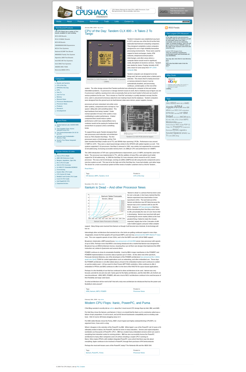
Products (59, 106)
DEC (176, 110)
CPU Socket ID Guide (63, 174)
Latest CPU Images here (174, 51)
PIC (171, 127)
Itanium (91, 176)
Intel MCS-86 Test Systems (64, 60)
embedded (185, 110)
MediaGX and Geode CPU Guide (67, 176)
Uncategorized (61, 110)
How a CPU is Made (63, 156)
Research (60, 108)
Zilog (177, 136)
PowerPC (95, 353)
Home (58, 21)
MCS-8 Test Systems (62, 48)
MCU (170, 119)
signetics (183, 130)
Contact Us (129, 21)
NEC (177, 125)
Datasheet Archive (62, 183)
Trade (106, 21)
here (167, 62)
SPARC (184, 133)
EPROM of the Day (63, 87)
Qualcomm (186, 127)
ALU (182, 103)
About (69, 21)
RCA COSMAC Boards (62, 39)
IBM (185, 112)
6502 (173, 103)
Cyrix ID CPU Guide (63, 179)
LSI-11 (178, 117)
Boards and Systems (63, 83)
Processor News (62, 104)
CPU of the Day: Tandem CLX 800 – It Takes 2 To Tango (118, 32)
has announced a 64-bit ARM (125, 241)
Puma (101, 353)
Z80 (173, 136)
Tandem (102, 176)
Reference (94, 21)
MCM (183, 116)
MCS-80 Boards (60, 42)
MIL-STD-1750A (177, 120)
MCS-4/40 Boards (60, 36)
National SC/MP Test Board (64, 51)
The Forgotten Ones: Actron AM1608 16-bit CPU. (65, 129)
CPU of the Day (61, 85)
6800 (178, 103)
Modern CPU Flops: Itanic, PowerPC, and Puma (117, 303)
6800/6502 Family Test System (65, 54)
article (112, 308)
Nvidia (182, 124)
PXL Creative (81, 366)
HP (87, 176)
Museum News (61, 99)
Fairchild (176, 113)
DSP (180, 110)
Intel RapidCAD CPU (63, 181)
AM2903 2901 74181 (61, 67)
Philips (168, 127)
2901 (168, 103)
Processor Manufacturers (65, 101)
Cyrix (172, 110)
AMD (186, 103)
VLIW (170, 136)
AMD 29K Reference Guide (65, 158)
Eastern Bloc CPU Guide (64, 172)
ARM (87, 291)
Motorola (171, 122)
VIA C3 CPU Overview (64, 165)
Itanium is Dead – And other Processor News (115, 187)
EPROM (169, 113)
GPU (58, 90)
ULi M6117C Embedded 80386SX (67, 167)
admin (101, 27)
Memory (59, 97)
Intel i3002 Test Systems (63, 64)
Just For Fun (61, 94)
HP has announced (145, 207)
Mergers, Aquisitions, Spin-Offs (66, 160)
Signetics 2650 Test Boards (64, 57)
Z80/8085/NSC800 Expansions (65, 45)
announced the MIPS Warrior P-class (147, 235)
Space (177, 132)
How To (59, 92)
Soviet (169, 133)
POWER (103, 291)
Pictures (81, 21)
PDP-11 (187, 125)
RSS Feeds (174, 28)
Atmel (185, 107)
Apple (170, 107)
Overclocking (61, 169)
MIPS (96, 176)
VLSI (107, 176)
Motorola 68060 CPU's (62, 70)
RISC (176, 129)
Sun (189, 133)
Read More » (89, 168)
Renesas (169, 130)
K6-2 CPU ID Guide (63, 162)
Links (117, 21)
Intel (169, 116)
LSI (174, 117)
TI (167, 135)
